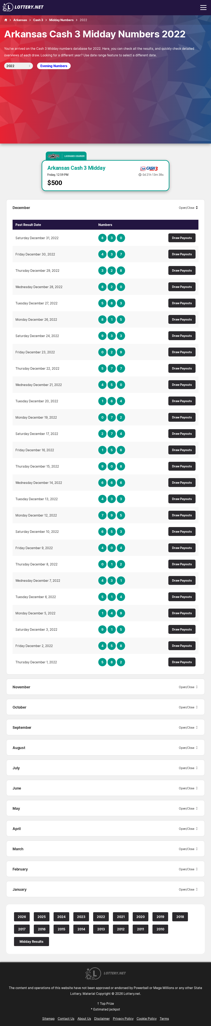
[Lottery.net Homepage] (5, 20)
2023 (81, 917)
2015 (61, 929)
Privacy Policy (123, 1018)
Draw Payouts (182, 238)
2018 (180, 917)
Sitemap (48, 1018)
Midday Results (31, 941)
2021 (121, 917)
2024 (61, 917)
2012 (121, 929)
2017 (22, 929)
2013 (101, 929)
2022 (101, 917)
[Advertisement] (105, 100)
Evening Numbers (53, 66)
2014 (81, 929)
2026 (22, 917)
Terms (164, 1018)
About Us (84, 1018)
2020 (140, 917)
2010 (160, 929)
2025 (42, 917)
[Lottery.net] (23, 10)
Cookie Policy (147, 1018)
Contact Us (66, 1018)
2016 (42, 929)
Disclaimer (102, 1018)
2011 (140, 929)
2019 (160, 917)
